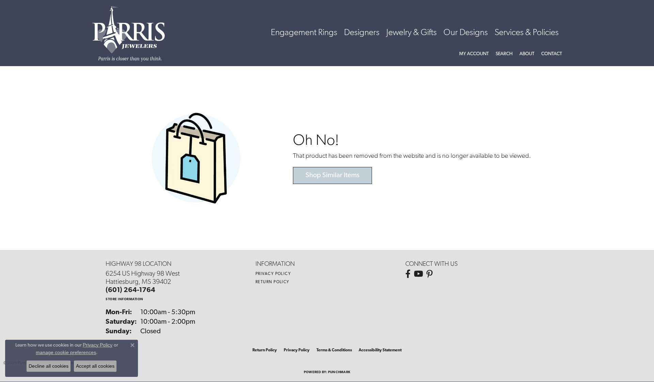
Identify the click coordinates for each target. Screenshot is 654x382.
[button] (474, 54)
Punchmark (339, 372)
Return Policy (272, 282)
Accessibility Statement (380, 350)
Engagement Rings (304, 33)
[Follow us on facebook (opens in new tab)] (407, 274)
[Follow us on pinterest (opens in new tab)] (429, 274)
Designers (361, 33)
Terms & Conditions (334, 350)
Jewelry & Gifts (411, 33)
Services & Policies (527, 33)
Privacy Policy (273, 274)
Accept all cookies (95, 366)
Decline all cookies (48, 366)
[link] (551, 54)
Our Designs (465, 33)
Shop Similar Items (332, 175)
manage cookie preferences (66, 352)
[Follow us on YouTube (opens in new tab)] (418, 274)
